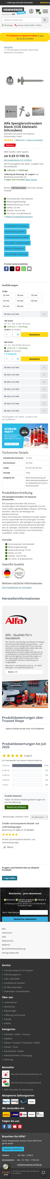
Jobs (4, 928)
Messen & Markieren (14, 248)
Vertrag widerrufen (10, 952)
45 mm (6, 300)
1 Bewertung (20, 140)
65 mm (6, 306)
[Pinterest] (20, 1126)
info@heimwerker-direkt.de (29, 1164)
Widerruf (6, 944)
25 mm (6, 295)
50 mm (20, 300)
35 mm (34, 295)
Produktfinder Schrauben (16, 226)
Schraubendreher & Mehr (17, 237)
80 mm (20, 306)
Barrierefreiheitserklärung (13, 948)
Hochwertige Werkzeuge (16, 254)
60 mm (34, 300)
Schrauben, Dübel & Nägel (17, 243)
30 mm (20, 295)
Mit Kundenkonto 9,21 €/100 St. (18, 160)
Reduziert (10, 145)
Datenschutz (7, 940)
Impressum (7, 932)
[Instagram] (9, 1126)
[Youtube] (14, 1126)
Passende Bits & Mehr (15, 231)
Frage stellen (9, 878)
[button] (6, 268)
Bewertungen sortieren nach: (16, 817)
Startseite (8, 47)
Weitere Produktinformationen (19, 216)
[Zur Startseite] (14, 11)
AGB (4, 936)
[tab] (25, 314)
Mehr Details (31, 179)
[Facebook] (4, 1126)
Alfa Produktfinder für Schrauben (17, 587)
